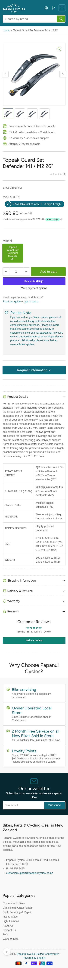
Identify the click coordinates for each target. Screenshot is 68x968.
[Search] (61, 19)
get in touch (31, 301)
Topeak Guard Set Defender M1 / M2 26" (12, 253)
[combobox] (34, 19)
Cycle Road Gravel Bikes (18, 907)
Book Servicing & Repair (17, 912)
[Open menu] (62, 7)
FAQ (5, 934)
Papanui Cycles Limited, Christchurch (38, 954)
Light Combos (11, 921)
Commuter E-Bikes (14, 903)
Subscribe (54, 805)
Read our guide (12, 301)
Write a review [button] (34, 640)
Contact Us (9, 930)
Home (6, 30)
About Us (8, 925)
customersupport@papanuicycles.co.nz (29, 872)
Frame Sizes (10, 916)
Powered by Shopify (34, 957)
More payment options (34, 288)
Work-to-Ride (11, 938)
